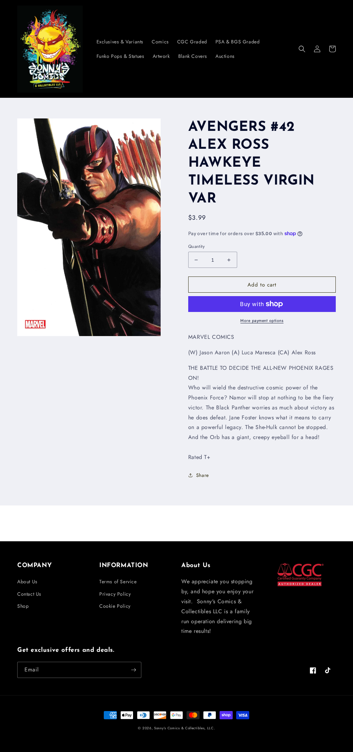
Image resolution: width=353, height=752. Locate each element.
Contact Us (29, 594)
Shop (23, 606)
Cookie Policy (115, 606)
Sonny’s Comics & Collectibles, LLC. (184, 728)
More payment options (261, 320)
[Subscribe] (133, 670)
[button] (302, 48)
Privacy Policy (115, 594)
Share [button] (202, 475)
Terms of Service (118, 581)
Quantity (196, 246)
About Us (27, 581)
